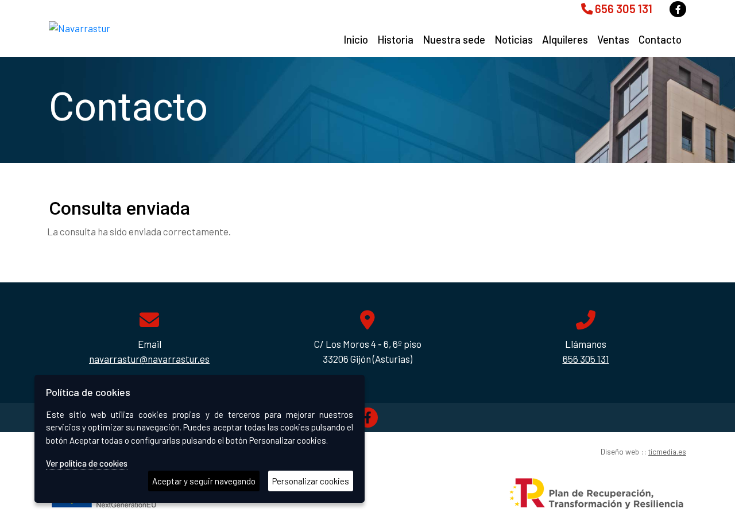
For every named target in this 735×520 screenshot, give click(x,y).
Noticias (513, 39)
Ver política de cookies (86, 463)
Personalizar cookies (310, 481)
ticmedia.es (667, 451)
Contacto (660, 39)
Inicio (355, 39)
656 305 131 (622, 8)
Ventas (613, 39)
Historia (395, 39)
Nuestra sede (454, 39)
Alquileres (565, 39)
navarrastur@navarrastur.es (149, 358)
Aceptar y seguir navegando (204, 481)
